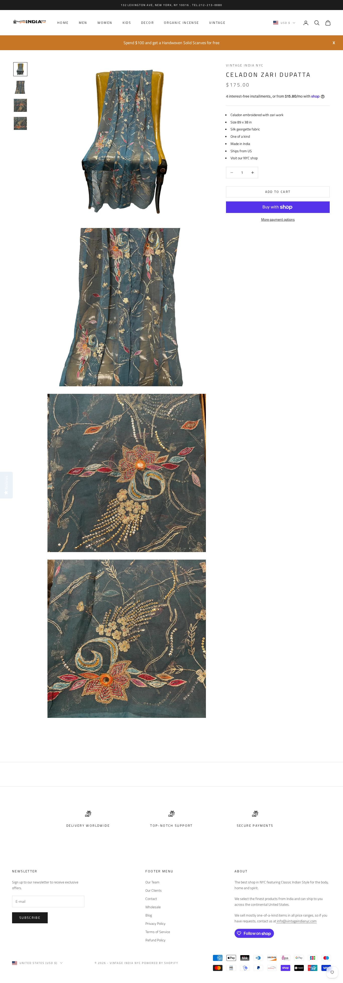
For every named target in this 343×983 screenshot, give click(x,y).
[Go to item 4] (20, 123)
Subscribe (29, 917)
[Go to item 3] (20, 105)
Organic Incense (181, 22)
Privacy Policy (155, 923)
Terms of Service (157, 931)
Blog (148, 915)
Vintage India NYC (244, 65)
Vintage (217, 22)
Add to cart (278, 191)
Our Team (152, 882)
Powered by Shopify (160, 963)
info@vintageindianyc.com (296, 921)
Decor (147, 22)
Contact (151, 898)
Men (83, 22)
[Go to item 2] (20, 87)
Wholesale (153, 907)
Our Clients (153, 890)
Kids (127, 22)
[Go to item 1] (20, 69)
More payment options (278, 219)
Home (63, 22)
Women (104, 22)
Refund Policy (155, 940)
